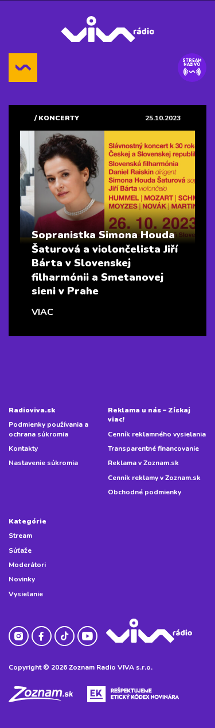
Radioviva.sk (32, 410)
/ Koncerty (56, 118)
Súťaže (20, 550)
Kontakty (23, 448)
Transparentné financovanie (153, 448)
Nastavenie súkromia (43, 462)
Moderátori (27, 564)
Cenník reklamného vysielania (157, 434)
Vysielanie (26, 594)
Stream (20, 535)
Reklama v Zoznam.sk (143, 462)
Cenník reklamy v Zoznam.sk (154, 477)
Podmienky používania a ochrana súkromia (48, 429)
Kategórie (27, 521)
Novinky (22, 579)
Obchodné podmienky (144, 492)
